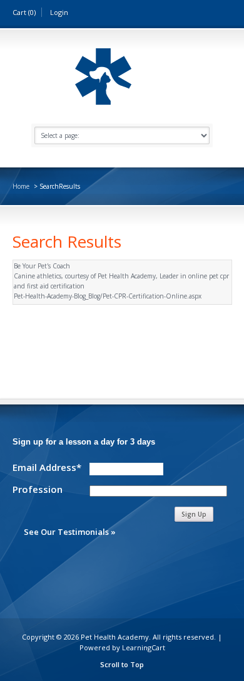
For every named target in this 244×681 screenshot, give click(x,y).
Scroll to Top (122, 664)
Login (59, 12)
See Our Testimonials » (70, 531)
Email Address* (47, 466)
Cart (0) (24, 12)
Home (21, 186)
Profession (38, 488)
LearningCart (143, 647)
